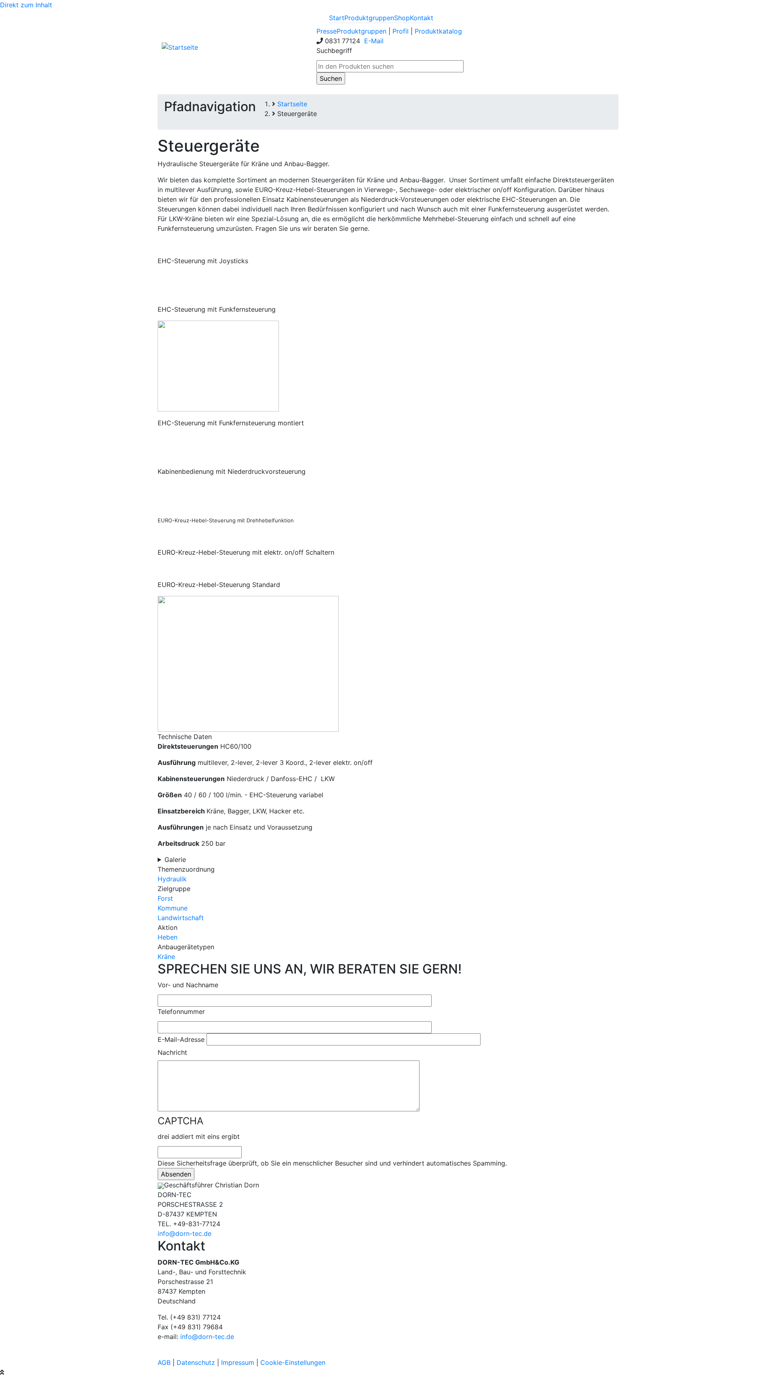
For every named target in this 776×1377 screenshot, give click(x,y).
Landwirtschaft (181, 918)
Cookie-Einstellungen (292, 1362)
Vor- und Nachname (188, 985)
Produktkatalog (438, 31)
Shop (402, 18)
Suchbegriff (334, 50)
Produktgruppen (369, 18)
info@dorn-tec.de (184, 1233)
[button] (248, 663)
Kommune (173, 908)
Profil (400, 31)
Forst (165, 898)
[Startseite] (180, 47)
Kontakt (421, 18)
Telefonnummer (181, 1011)
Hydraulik (172, 879)
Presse (326, 31)
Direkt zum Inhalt (26, 5)
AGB (164, 1362)
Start (336, 18)
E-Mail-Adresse (181, 1039)
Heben (167, 937)
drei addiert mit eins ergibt (199, 1136)
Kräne (166, 956)
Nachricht (172, 1052)
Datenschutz (196, 1362)
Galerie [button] (175, 859)
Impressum (237, 1362)
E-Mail (373, 41)
